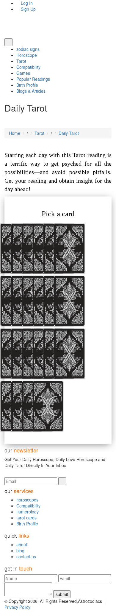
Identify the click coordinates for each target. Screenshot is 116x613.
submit (62, 594)
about (21, 545)
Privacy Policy (17, 607)
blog (20, 550)
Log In (26, 3)
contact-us (26, 556)
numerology (27, 512)
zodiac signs (28, 49)
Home (14, 133)
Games (23, 73)
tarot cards (26, 518)
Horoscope (26, 55)
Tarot (21, 61)
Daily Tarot (69, 133)
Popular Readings (33, 79)
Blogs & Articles (31, 91)
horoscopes (27, 500)
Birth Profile (27, 85)
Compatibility (28, 67)
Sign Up (28, 9)
